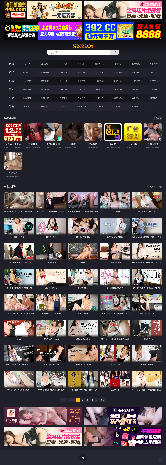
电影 (11, 81)
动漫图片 (81, 89)
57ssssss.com (83, 46)
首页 (63, 400)
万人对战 (63, 64)
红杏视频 (100, 106)
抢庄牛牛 (154, 64)
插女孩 (27, 106)
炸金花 (118, 64)
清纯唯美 (118, 89)
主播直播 (136, 72)
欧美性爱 (81, 81)
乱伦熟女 (136, 81)
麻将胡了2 (99, 64)
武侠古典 (81, 98)
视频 (11, 72)
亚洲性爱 (27, 81)
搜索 (115, 52)
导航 (11, 106)
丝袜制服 (118, 72)
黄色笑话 (136, 98)
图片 (11, 89)
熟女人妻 (100, 72)
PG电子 (27, 64)
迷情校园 (100, 98)
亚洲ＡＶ (27, 72)
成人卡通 (63, 81)
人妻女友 (63, 98)
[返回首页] (161, 460)
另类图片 (154, 89)
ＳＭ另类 (154, 72)
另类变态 (154, 81)
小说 (11, 98)
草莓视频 (63, 106)
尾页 (102, 400)
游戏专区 (81, 64)
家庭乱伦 (45, 98)
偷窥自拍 (27, 89)
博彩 (11, 64)
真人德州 (45, 64)
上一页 (71, 400)
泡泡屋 (118, 106)
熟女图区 (136, 89)
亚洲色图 (45, 89)
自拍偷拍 (45, 72)
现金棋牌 (136, 64)
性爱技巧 (154, 98)
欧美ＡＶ (63, 72)
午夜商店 (45, 106)
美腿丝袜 (100, 89)
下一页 (94, 400)
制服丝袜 (100, 81)
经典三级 (118, 81)
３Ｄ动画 (81, 72)
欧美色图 (63, 89)
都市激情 (27, 98)
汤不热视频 (81, 106)
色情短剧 (136, 106)
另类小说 (118, 98)
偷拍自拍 (45, 81)
